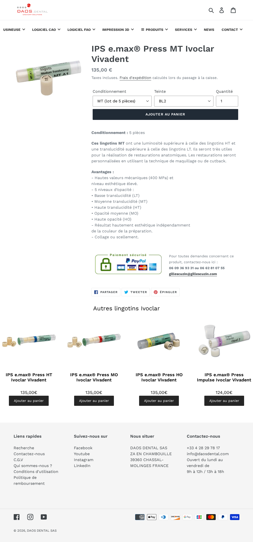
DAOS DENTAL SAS (42, 530)
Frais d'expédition (135, 77)
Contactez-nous (29, 453)
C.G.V (18, 459)
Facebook (83, 448)
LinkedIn (82, 465)
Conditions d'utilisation (36, 471)
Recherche (24, 448)
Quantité (224, 91)
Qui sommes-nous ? (33, 465)
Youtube (82, 453)
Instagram (83, 459)
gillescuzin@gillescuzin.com (193, 274)
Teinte (160, 91)
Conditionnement (109, 91)
